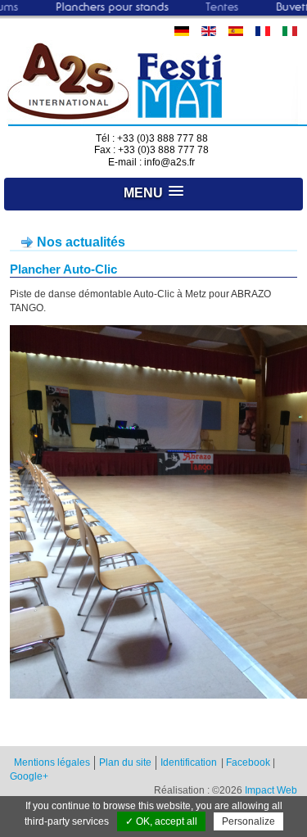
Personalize (248, 821)
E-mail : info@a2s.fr (151, 162)
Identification (188, 762)
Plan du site (125, 762)
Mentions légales (52, 762)
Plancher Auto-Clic (63, 269)
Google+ (29, 776)
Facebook (248, 762)
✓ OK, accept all (161, 821)
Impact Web (271, 790)
